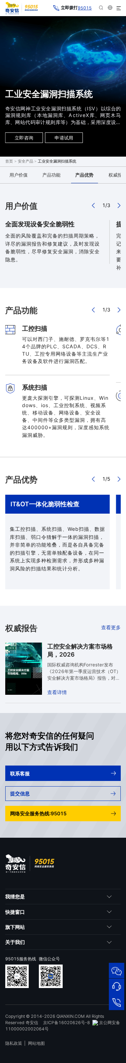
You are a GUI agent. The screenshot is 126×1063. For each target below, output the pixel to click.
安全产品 (25, 161)
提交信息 (20, 793)
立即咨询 (24, 137)
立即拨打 (76, 8)
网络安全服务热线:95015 (38, 813)
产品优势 (84, 175)
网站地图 (36, 1043)
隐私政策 (13, 1043)
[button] (94, 205)
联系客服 (20, 773)
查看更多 (111, 627)
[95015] (116, 1002)
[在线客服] (116, 986)
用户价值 (18, 175)
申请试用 (64, 137)
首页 (9, 161)
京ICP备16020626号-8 (66, 1022)
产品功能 (51, 175)
